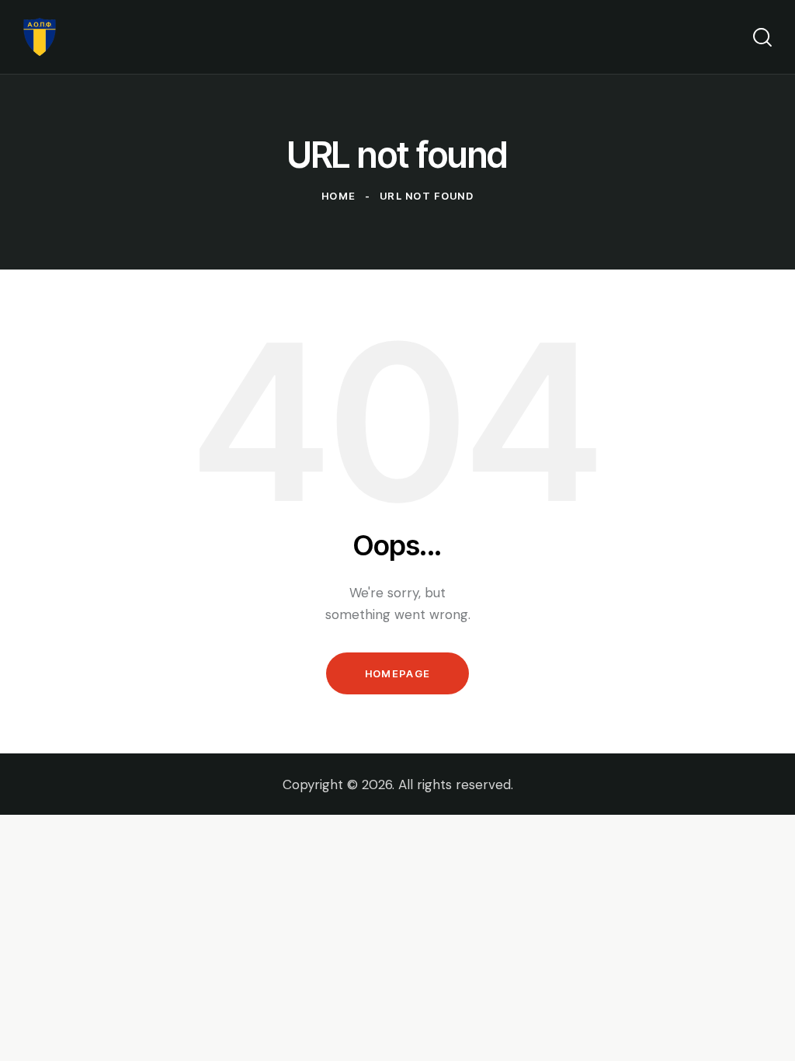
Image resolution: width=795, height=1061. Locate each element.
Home (338, 196)
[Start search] (762, 37)
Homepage (397, 673)
